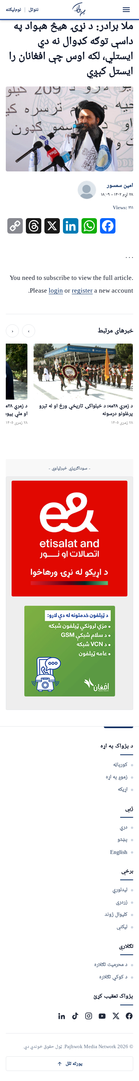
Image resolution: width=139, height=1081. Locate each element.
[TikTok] (75, 1016)
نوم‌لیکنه (13, 9)
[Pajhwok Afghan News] (78, 9)
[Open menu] (126, 10)
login (56, 290)
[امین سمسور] (87, 190)
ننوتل (34, 9)
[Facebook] (129, 1016)
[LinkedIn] (62, 1016)
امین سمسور (120, 186)
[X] (116, 1016)
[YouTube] (102, 1016)
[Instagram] (89, 1016)
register (82, 290)
